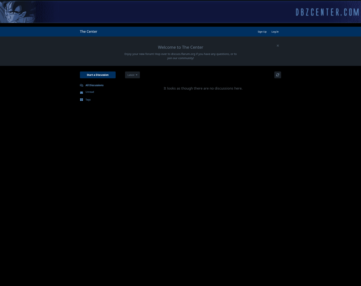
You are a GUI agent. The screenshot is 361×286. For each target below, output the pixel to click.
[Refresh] (277, 75)
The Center (88, 31)
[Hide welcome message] (277, 45)
